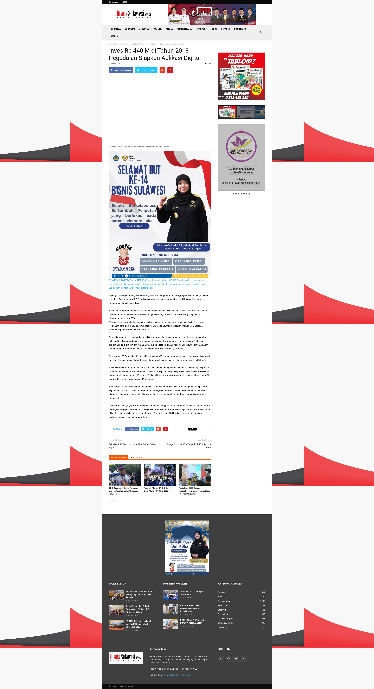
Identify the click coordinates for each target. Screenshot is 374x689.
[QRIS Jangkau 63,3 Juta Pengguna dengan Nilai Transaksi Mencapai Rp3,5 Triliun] (125, 475)
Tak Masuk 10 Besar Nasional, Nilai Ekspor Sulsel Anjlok (132, 446)
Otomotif (222, 609)
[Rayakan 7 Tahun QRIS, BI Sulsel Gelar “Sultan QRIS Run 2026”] (160, 475)
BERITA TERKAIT (118, 458)
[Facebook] (221, 659)
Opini (214, 28)
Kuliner (157, 28)
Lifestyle (144, 28)
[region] (241, 83)
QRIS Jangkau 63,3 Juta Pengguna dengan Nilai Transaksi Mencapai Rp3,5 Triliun (123, 491)
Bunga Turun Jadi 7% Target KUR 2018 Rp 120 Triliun (189, 446)
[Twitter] (236, 659)
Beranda (116, 28)
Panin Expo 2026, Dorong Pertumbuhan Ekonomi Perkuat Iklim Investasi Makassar (194, 491)
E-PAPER (225, 28)
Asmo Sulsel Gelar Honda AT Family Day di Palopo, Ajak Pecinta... (139, 594)
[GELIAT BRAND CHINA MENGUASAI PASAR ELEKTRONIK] (170, 609)
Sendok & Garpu (225, 622)
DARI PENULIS (136, 458)
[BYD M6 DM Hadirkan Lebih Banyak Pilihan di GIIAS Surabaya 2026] (116, 625)
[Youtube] (244, 659)
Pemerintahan (185, 28)
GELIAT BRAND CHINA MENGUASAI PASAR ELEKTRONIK (190, 608)
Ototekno (240, 28)
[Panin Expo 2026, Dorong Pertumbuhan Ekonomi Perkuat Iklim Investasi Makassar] (195, 475)
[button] (261, 32)
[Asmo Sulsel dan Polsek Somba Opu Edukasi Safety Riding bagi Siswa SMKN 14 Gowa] (116, 610)
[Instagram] (228, 659)
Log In (114, 35)
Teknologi (222, 627)
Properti (202, 28)
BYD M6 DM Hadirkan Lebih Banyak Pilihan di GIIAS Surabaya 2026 (138, 624)
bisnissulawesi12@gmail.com (177, 675)
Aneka (169, 28)
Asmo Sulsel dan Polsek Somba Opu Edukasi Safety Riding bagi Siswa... (138, 609)
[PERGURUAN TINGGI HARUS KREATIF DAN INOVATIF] (170, 624)
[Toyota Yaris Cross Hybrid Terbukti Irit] (170, 595)
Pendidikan (223, 605)
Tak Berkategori (225, 618)
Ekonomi (130, 28)
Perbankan (123, 44)
